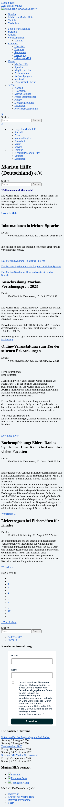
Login (11, 802)
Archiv (18, 99)
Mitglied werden (23, 70)
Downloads (20, 90)
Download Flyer (9, 435)
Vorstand (19, 79)
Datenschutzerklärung (19, 799)
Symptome (20, 52)
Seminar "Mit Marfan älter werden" (19, 755)
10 (9, 610)
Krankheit (13, 43)
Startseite (12, 31)
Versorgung (20, 55)
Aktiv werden (21, 73)
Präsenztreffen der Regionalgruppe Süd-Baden (25, 737)
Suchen (5, 117)
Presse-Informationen (25, 96)
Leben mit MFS (22, 58)
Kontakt (18, 87)
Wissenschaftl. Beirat (25, 82)
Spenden (18, 67)
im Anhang (7, 339)
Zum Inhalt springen (11, 5)
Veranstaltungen (16, 37)
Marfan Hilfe (21, 64)
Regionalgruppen (23, 76)
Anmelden (32, 721)
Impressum (13, 794)
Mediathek (19, 105)
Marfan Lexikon (22, 93)
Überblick (19, 46)
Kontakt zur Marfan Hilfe (21, 796)
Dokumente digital (24, 102)
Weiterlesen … (9, 513)
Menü (4, 2)
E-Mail (14, 655)
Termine (18, 40)
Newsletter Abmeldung (26, 108)
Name (14, 669)
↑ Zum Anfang (9, 622)
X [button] (2, 123)
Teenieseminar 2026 (11, 746)
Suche (11, 2)
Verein (11, 61)
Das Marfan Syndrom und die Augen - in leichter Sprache (31, 266)
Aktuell (12, 34)
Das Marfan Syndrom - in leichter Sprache (23, 260)
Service (12, 85)
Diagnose (19, 49)
